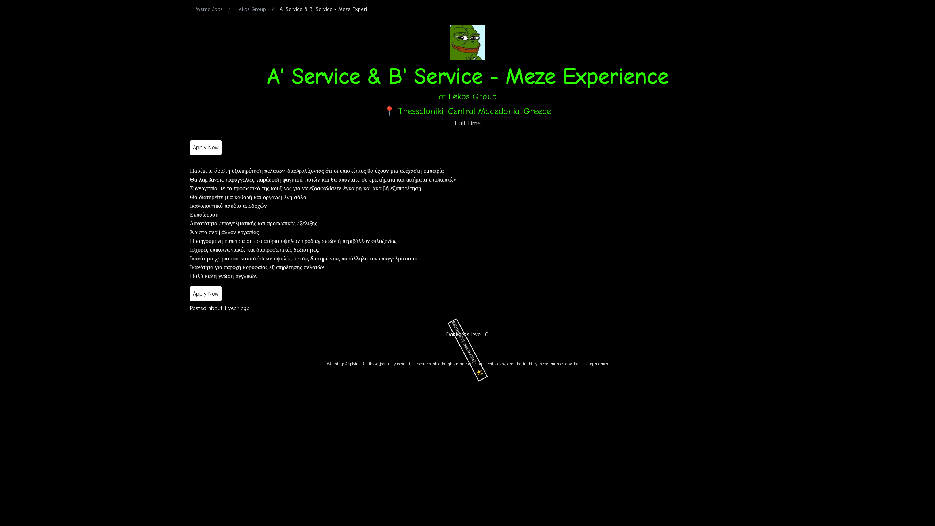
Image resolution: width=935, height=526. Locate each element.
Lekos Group (251, 9)
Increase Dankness (469, 349)
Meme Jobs (209, 9)
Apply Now (205, 147)
